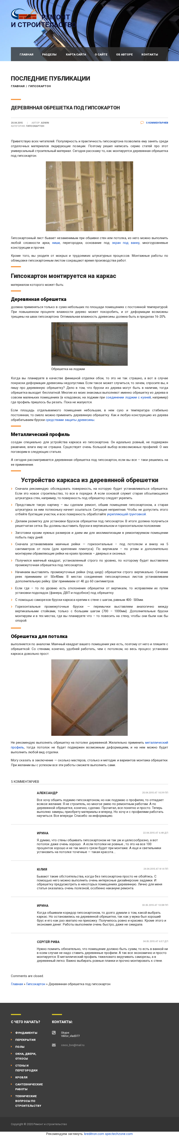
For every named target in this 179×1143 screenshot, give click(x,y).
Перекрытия (25, 1039)
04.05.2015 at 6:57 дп (155, 941)
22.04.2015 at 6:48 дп (155, 832)
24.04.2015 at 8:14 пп (155, 868)
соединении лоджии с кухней (128, 397)
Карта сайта (76, 54)
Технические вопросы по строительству (28, 1101)
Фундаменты (26, 1032)
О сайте (101, 54)
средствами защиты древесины (70, 420)
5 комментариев (157, 122)
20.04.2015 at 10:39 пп (155, 792)
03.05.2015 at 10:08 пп (155, 905)
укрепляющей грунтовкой (126, 514)
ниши (56, 243)
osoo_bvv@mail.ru (72, 1045)
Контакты (149, 54)
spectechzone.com (119, 1134)
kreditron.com (94, 1134)
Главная (26, 54)
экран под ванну (124, 243)
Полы (19, 1046)
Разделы (49, 54)
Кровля (21, 1077)
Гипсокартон (39, 86)
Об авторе (124, 54)
